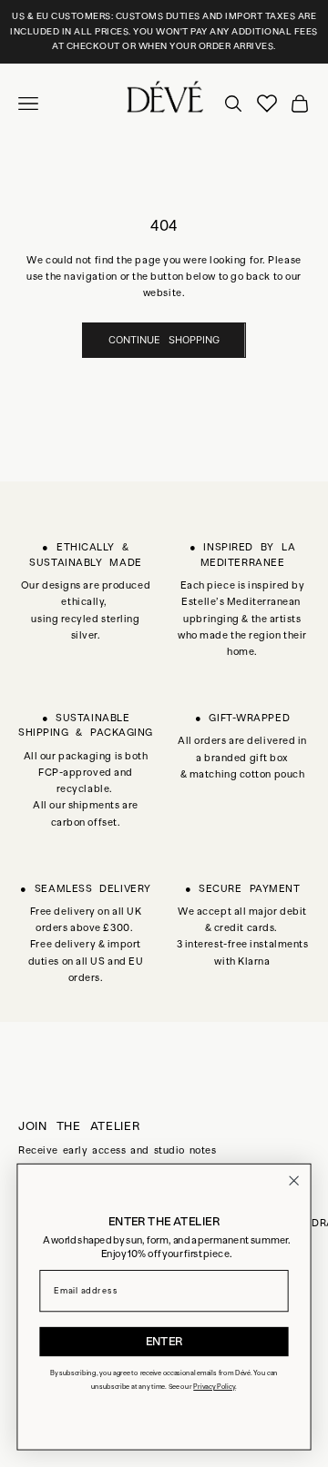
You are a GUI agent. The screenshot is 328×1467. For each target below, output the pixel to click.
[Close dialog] (293, 1180)
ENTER (164, 1341)
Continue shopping (164, 339)
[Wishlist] (267, 104)
